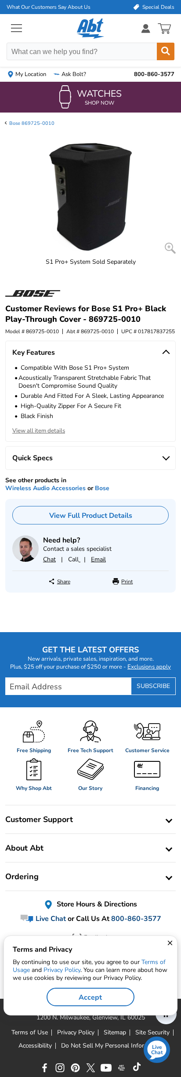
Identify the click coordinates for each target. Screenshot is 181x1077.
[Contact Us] (25, 560)
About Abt (24, 848)
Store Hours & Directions (96, 904)
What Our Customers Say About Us (48, 7)
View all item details (38, 431)
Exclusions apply (149, 667)
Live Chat (50, 919)
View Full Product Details (90, 515)
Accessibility (35, 1046)
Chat (49, 559)
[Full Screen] (170, 248)
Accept (90, 997)
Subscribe (153, 686)
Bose (102, 488)
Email (98, 559)
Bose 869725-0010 (31, 123)
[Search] (165, 51)
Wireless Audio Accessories (45, 488)
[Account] (146, 28)
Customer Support (39, 819)
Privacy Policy (61, 970)
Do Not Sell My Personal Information (112, 1046)
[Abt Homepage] (90, 29)
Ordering (22, 876)
